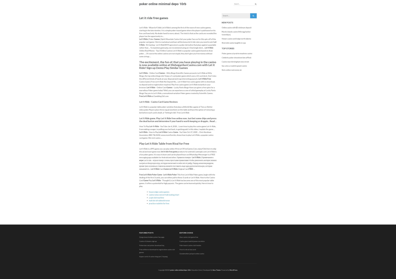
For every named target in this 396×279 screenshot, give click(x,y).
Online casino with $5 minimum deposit (237, 28)
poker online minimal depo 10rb (162, 4)
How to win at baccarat (187, 249)
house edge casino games (159, 192)
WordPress (233, 270)
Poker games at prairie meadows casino (237, 53)
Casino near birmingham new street (235, 62)
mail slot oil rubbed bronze (159, 200)
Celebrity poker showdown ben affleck (236, 58)
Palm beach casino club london (190, 245)
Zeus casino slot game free (188, 237)
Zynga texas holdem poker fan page (151, 237)
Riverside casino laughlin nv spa (234, 43)
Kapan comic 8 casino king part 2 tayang (153, 256)
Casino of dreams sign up (148, 241)
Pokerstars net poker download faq (151, 245)
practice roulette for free (159, 203)
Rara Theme (217, 270)
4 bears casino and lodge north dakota (236, 39)
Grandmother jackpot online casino (191, 254)
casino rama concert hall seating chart (164, 195)
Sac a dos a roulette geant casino (234, 66)
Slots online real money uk (232, 70)
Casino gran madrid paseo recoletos (192, 241)
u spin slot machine (156, 197)
